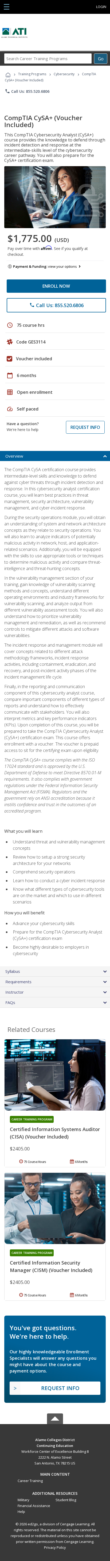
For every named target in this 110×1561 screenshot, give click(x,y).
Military (23, 1499)
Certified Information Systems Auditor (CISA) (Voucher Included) (55, 1133)
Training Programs (32, 74)
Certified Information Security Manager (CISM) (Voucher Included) (51, 1266)
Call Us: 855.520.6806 (27, 91)
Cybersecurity (64, 74)
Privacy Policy (55, 1547)
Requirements (18, 981)
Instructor (14, 992)
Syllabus (12, 971)
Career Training (30, 1480)
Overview (14, 456)
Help (21, 1511)
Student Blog (66, 1499)
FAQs (10, 1002)
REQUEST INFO (85, 427)
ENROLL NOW (56, 286)
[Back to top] (55, 1439)
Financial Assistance (34, 1505)
